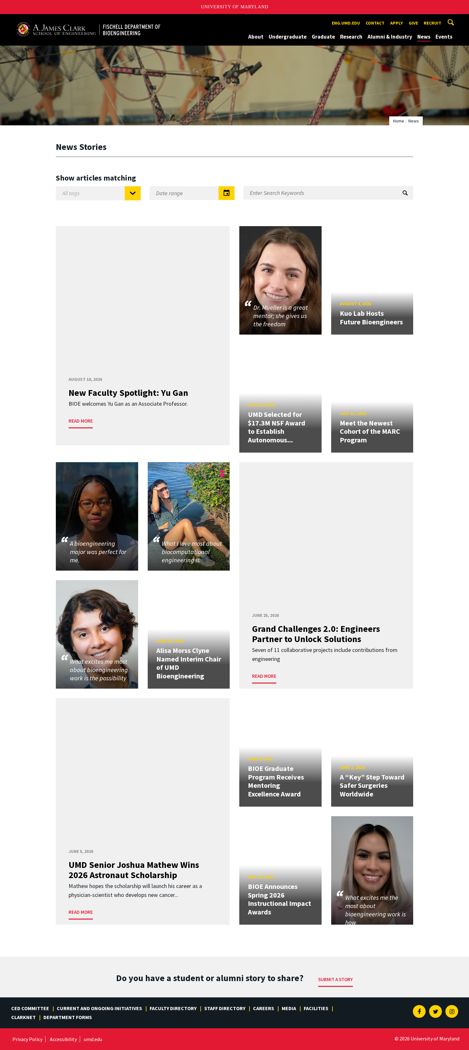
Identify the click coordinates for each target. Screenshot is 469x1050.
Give (413, 23)
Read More (81, 421)
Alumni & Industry (390, 36)
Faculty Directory (173, 1008)
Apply (396, 23)
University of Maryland (234, 6)
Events (443, 36)
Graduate (323, 36)
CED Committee (30, 1008)
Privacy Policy (27, 1039)
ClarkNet (23, 1017)
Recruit (432, 23)
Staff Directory (224, 1008)
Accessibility (63, 1039)
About (256, 36)
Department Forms (67, 1017)
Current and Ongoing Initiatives (99, 1008)
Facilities (316, 1008)
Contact (375, 23)
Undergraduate (288, 36)
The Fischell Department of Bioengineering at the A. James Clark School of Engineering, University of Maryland (88, 20)
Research (351, 36)
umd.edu (93, 1039)
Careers (263, 1008)
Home (398, 121)
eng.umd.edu (346, 23)
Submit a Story (335, 979)
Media (289, 1008)
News (423, 36)
